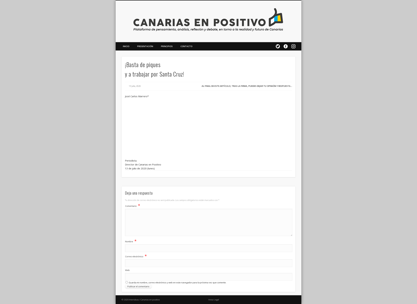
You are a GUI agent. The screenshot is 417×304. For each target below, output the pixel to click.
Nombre (131, 241)
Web (127, 270)
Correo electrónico (136, 256)
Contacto (186, 46)
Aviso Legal (213, 299)
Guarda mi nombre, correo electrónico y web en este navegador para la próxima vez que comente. (177, 282)
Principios (167, 46)
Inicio (126, 46)
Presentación (145, 46)
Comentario (132, 205)
